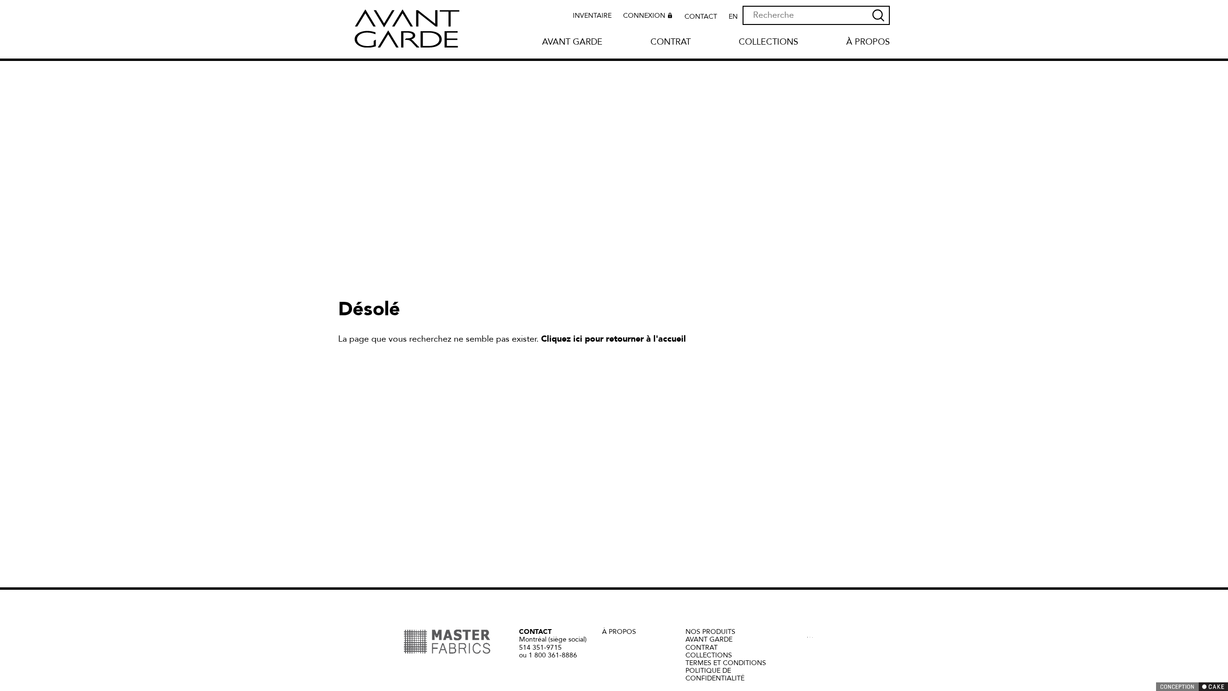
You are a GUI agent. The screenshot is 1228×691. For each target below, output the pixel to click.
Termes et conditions (725, 662)
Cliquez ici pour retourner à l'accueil (613, 339)
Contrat (670, 42)
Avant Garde (572, 42)
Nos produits (710, 631)
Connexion (644, 16)
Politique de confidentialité (714, 674)
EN (733, 17)
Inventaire (592, 16)
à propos (619, 631)
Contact (701, 17)
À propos (868, 42)
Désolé (369, 309)
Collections (768, 42)
